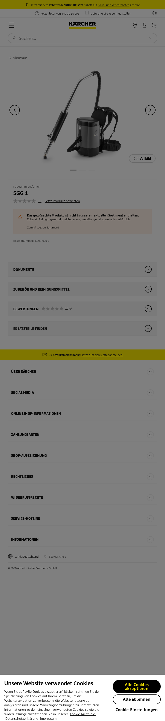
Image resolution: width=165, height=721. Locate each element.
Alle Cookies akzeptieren (137, 686)
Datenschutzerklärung (21, 719)
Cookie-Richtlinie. (83, 714)
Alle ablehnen (136, 699)
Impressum (48, 719)
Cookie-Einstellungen (137, 709)
